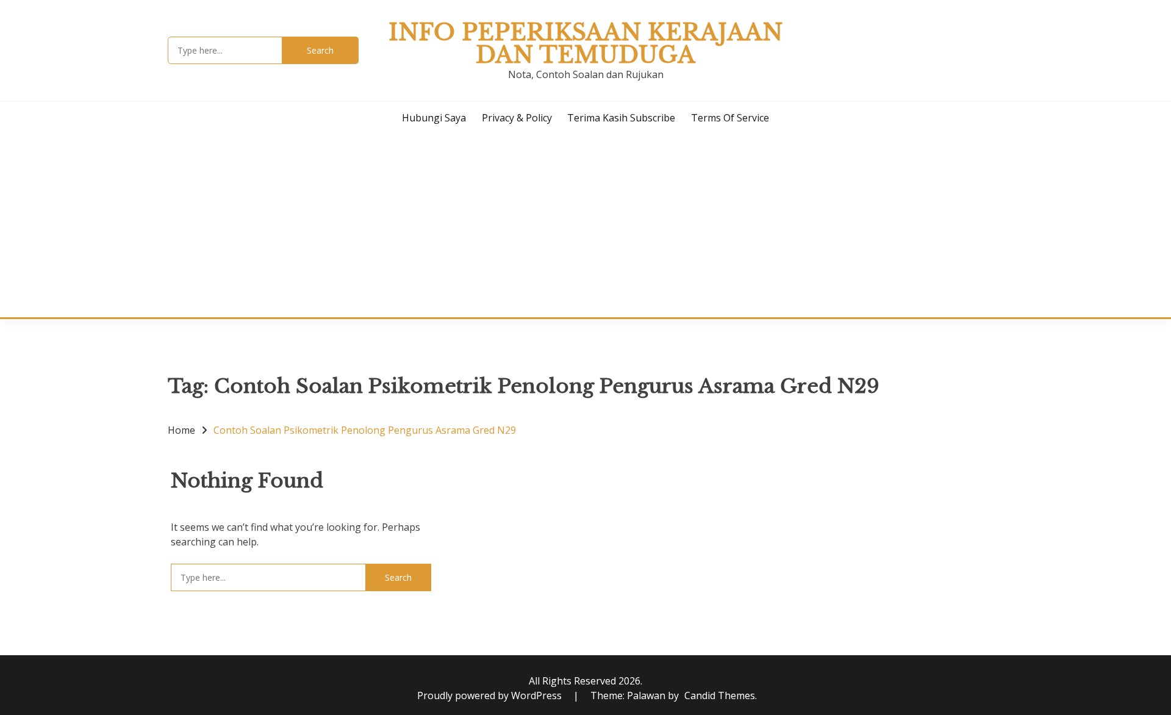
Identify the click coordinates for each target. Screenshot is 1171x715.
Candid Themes (719, 695)
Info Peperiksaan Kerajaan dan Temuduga (585, 43)
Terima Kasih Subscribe (621, 117)
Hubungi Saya (434, 117)
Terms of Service (730, 117)
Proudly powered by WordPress (490, 695)
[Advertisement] (585, 225)
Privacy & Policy (517, 117)
